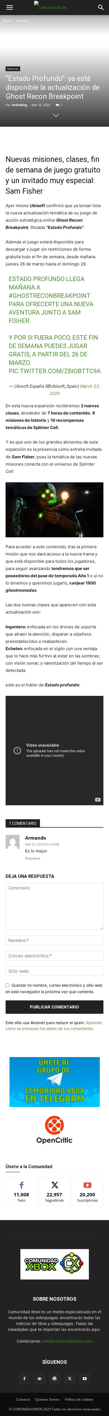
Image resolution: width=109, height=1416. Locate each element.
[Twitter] (41, 138)
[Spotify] (54, 1378)
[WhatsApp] (54, 138)
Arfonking (19, 105)
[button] (9, 7)
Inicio (7, 20)
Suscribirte (87, 1182)
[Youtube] (84, 1378)
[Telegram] (67, 138)
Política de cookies (79, 1399)
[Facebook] (28, 138)
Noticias (22, 20)
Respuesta (32, 858)
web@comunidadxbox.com (67, 1341)
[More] (80, 138)
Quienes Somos (47, 1399)
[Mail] (39, 1378)
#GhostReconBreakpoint (50, 295)
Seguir (54, 1182)
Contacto (23, 1399)
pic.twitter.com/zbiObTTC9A (55, 371)
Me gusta (21, 1182)
